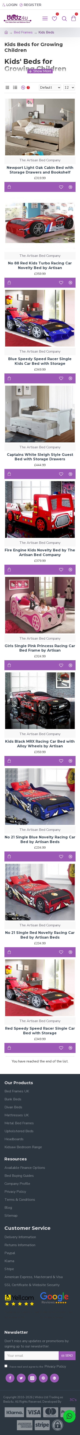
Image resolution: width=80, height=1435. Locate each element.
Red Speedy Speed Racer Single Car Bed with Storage (40, 1030)
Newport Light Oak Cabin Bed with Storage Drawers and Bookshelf (40, 170)
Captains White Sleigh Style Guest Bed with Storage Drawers (40, 457)
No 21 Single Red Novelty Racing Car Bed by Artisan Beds (40, 935)
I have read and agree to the (37, 1366)
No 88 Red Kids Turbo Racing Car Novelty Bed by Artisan (40, 265)
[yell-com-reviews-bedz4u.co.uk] (20, 1300)
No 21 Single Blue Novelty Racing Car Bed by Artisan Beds (40, 839)
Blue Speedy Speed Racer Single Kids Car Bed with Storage (40, 361)
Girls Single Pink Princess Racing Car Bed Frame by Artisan (40, 648)
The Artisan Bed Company (39, 160)
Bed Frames (23, 32)
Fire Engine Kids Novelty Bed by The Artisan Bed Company (40, 552)
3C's (73, 1399)
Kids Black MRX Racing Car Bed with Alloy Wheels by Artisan (40, 743)
